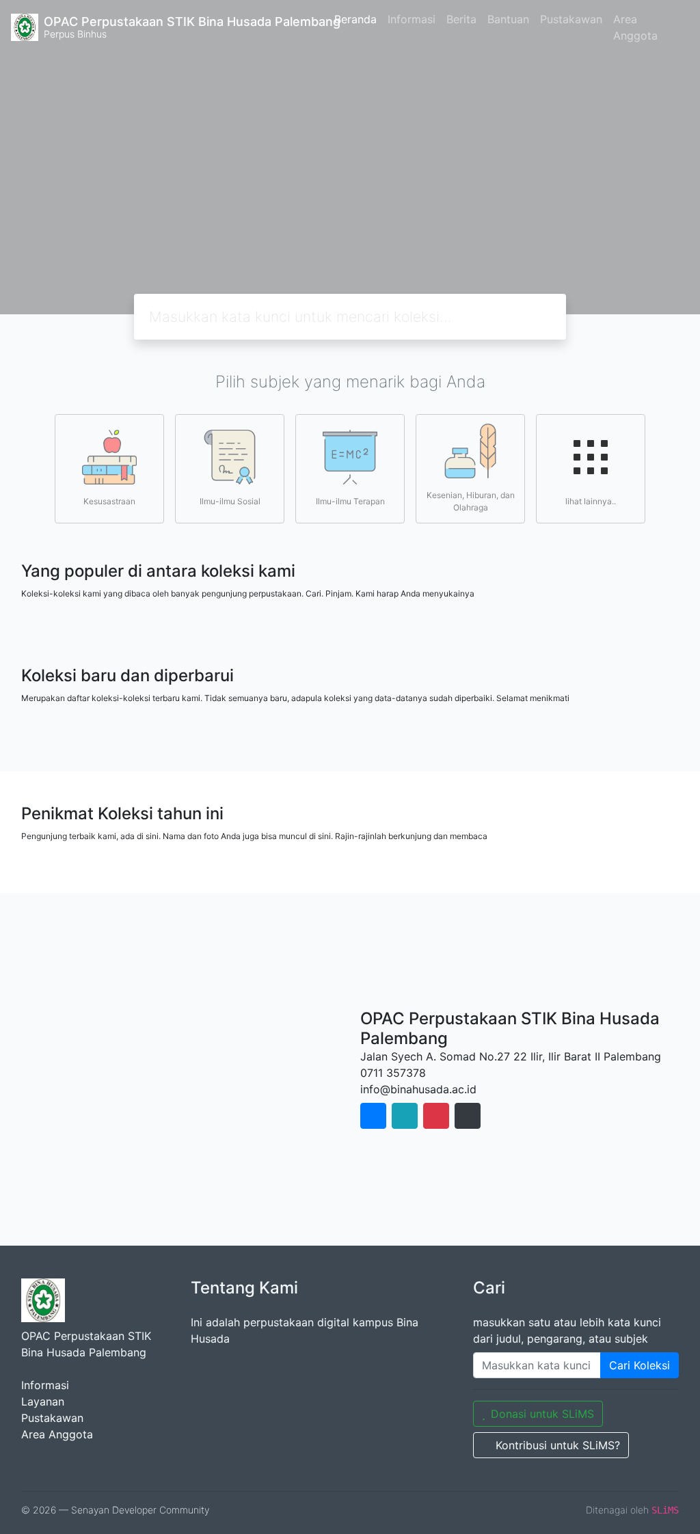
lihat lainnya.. (590, 501)
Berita (461, 19)
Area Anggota (635, 27)
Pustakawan (571, 19)
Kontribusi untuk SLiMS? (558, 1445)
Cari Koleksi (639, 1365)
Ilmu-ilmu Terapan (350, 501)
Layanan (42, 1401)
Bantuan (508, 19)
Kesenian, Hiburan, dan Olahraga (471, 501)
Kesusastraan (109, 501)
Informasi (411, 19)
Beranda (355, 19)
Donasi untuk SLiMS (542, 1414)
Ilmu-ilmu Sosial (230, 501)
